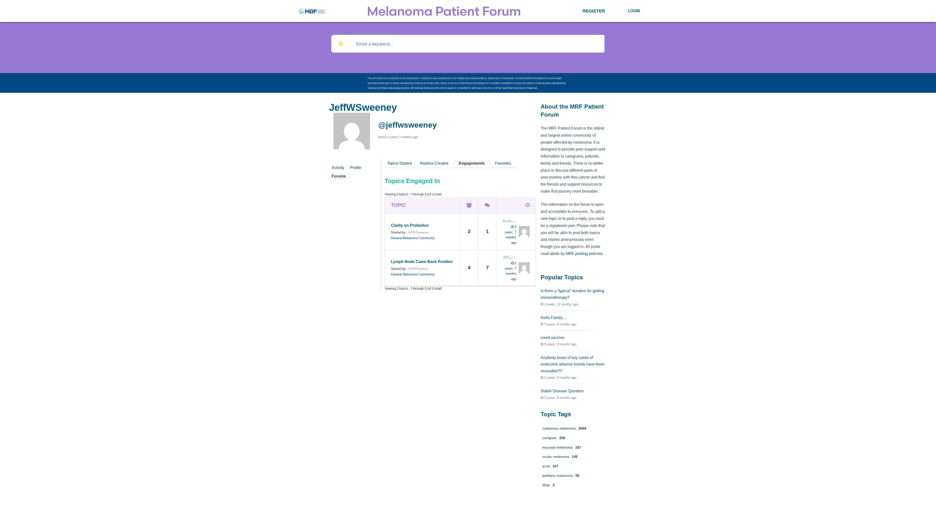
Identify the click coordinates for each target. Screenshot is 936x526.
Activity (338, 168)
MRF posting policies (584, 254)
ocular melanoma (560, 457)
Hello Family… (553, 318)
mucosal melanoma (561, 447)
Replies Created (434, 163)
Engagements (472, 163)
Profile (355, 168)
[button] (594, 11)
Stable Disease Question (562, 391)
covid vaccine (552, 338)
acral (550, 466)
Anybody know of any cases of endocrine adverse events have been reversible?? (572, 364)
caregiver (553, 438)
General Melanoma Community (413, 238)
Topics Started (399, 163)
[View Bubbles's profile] (523, 231)
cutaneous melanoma (564, 428)
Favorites (503, 163)
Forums (339, 176)
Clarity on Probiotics (410, 225)
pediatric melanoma (560, 476)
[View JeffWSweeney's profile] (523, 267)
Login (634, 11)
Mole (548, 485)
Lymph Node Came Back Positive (422, 262)
